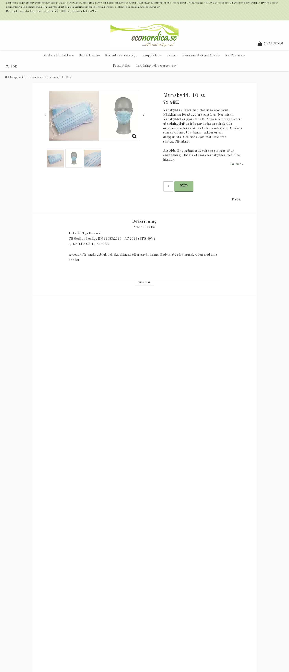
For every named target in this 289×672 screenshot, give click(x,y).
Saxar (171, 55)
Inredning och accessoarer (155, 65)
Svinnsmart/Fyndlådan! (200, 55)
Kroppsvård (151, 55)
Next (143, 114)
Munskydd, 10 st (61, 77)
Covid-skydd (37, 77)
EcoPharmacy (235, 55)
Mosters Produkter (57, 55)
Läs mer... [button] (236, 164)
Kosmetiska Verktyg (120, 55)
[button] (272, 43)
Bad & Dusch (88, 55)
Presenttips (121, 65)
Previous (45, 114)
